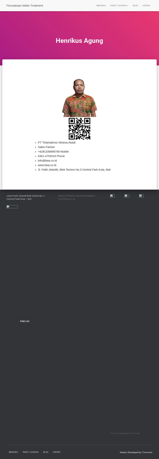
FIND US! (25, 321)
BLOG (135, 6)
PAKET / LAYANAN (118, 6)
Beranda (101, 6)
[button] (127, 6)
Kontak (146, 6)
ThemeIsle (147, 452)
